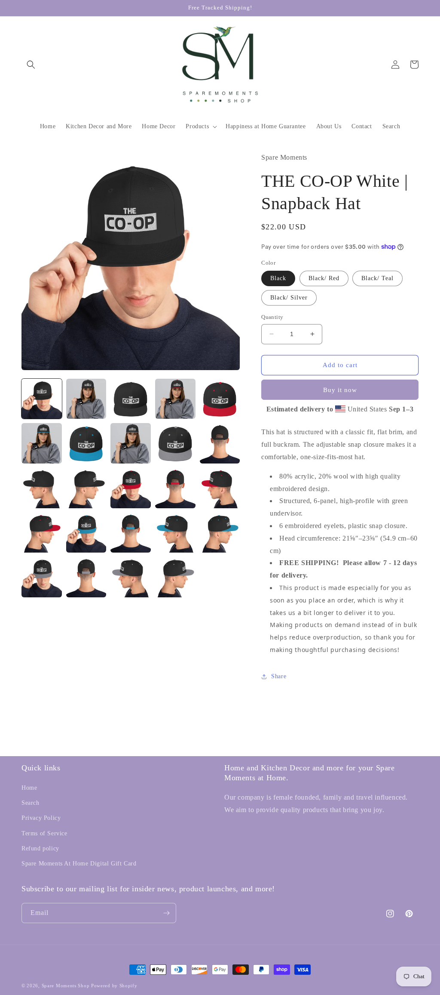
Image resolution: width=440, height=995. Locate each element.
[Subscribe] (166, 913)
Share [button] (278, 676)
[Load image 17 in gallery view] (86, 533)
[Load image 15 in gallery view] (220, 488)
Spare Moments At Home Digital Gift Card (78, 863)
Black (278, 278)
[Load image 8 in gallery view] (130, 443)
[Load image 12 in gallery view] (86, 488)
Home (29, 788)
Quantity (272, 317)
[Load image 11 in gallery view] (41, 488)
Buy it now (340, 389)
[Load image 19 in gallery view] (175, 533)
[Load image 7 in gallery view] (86, 443)
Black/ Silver (289, 297)
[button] (30, 64)
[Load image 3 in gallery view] (130, 399)
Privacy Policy (41, 818)
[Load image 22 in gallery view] (86, 577)
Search (30, 803)
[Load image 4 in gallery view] (175, 399)
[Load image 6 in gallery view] (41, 443)
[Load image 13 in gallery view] (130, 488)
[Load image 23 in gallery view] (130, 577)
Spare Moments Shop (66, 985)
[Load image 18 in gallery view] (130, 533)
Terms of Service (44, 833)
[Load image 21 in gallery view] (41, 577)
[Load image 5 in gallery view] (220, 399)
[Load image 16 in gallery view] (41, 533)
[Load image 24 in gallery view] (175, 577)
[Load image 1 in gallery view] (41, 399)
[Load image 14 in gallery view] (175, 488)
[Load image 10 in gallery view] (220, 443)
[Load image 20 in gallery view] (220, 533)
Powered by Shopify (114, 985)
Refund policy (40, 848)
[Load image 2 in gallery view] (86, 399)
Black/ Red (324, 278)
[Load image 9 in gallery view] (175, 443)
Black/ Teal (377, 278)
